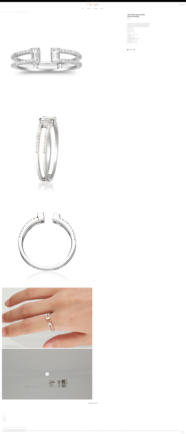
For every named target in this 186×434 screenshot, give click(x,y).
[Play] (47, 374)
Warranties (96, 8)
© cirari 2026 (5, 427)
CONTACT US (130, 21)
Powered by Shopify (25, 427)
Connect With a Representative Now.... (93, 0)
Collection (89, 8)
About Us (102, 8)
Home (83, 8)
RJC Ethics (18, 427)
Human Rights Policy (12, 427)
